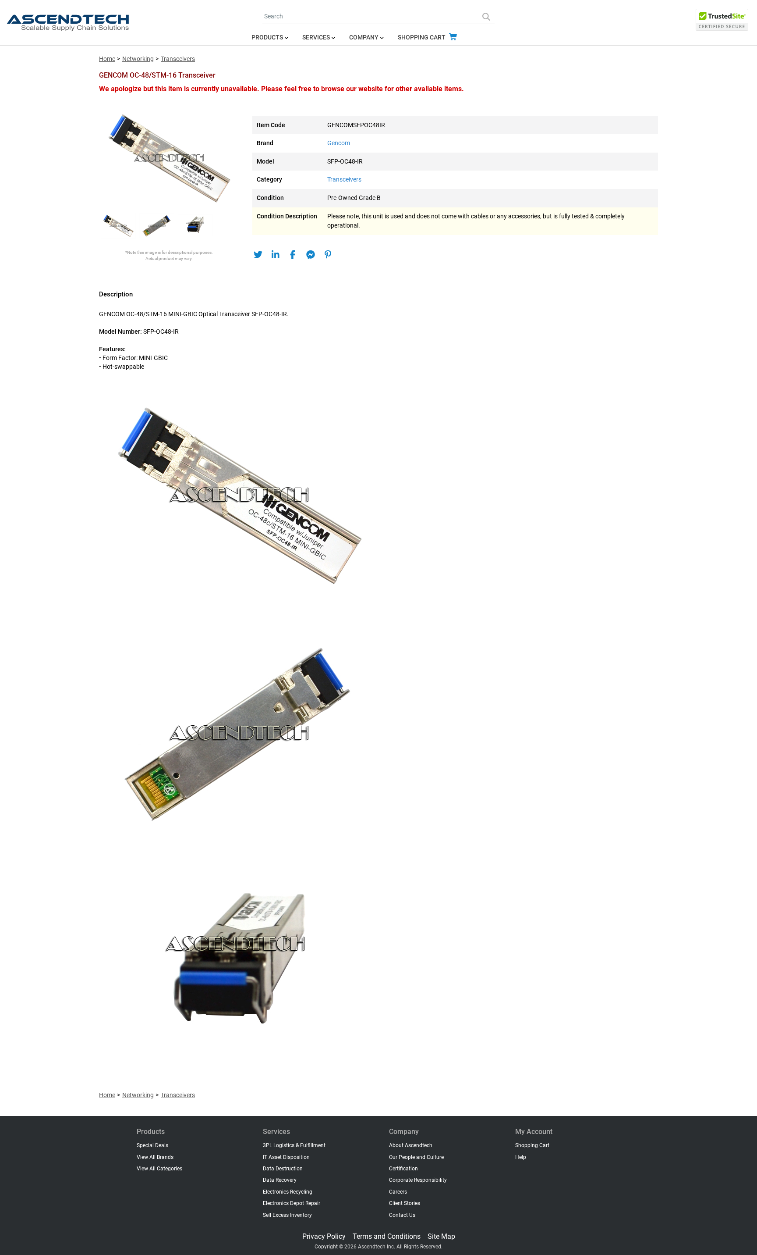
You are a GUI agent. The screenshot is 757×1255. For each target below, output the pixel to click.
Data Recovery (280, 1180)
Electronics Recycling (287, 1192)
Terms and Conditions (387, 1236)
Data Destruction (283, 1169)
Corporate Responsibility (418, 1180)
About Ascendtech (410, 1145)
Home (107, 59)
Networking (138, 59)
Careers (398, 1192)
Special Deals (152, 1145)
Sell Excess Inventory (287, 1215)
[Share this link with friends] (257, 254)
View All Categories (159, 1169)
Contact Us (402, 1215)
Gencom (338, 143)
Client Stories (404, 1203)
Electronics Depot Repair (291, 1203)
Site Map (441, 1236)
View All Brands (155, 1157)
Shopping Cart (422, 37)
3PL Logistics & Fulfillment (294, 1145)
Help (520, 1157)
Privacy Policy (324, 1236)
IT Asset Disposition (286, 1157)
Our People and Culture (416, 1157)
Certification (403, 1169)
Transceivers (178, 59)
